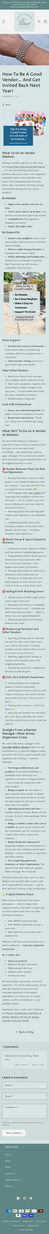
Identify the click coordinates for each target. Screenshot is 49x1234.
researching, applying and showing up (26, 166)
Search (8, 1154)
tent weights (35, 493)
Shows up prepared (17, 961)
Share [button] (7, 104)
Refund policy (28, 1221)
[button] (3, 21)
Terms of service (19, 1225)
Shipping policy (33, 1225)
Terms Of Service (13, 1180)
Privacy (8, 1186)
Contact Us (10, 1173)
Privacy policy (41, 1221)
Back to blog (26, 1031)
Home (8, 1161)
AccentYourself (14, 1221)
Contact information (26, 1230)
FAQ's (8, 1167)
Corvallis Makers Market (15, 747)
